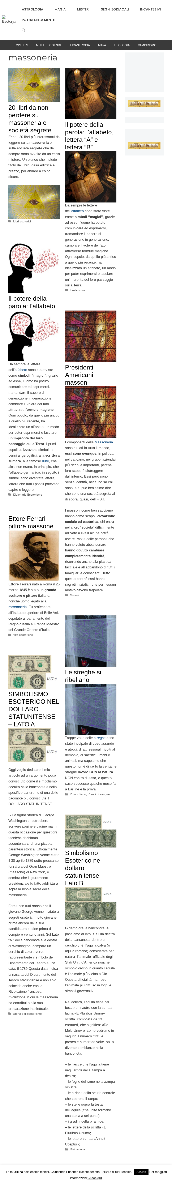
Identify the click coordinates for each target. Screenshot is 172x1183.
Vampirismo (147, 45)
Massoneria (104, 442)
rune (45, 461)
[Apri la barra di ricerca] (23, 30)
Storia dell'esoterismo (27, 1013)
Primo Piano (78, 794)
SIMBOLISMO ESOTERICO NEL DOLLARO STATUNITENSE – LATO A (33, 709)
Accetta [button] (141, 1172)
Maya (102, 45)
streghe (100, 738)
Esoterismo (77, 290)
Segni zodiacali (115, 9)
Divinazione (77, 1149)
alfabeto (77, 211)
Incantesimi (150, 9)
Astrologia (32, 9)
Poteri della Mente (38, 19)
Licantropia (80, 45)
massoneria (17, 607)
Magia (60, 9)
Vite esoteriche (23, 634)
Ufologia (122, 45)
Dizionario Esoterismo (27, 494)
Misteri (83, 9)
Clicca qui (94, 1178)
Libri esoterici (22, 221)
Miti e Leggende (49, 45)
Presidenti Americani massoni (79, 375)
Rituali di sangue (99, 794)
